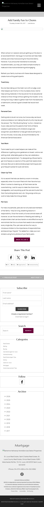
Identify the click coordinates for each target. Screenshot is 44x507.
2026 (8, 396)
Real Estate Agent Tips (9, 357)
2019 (8, 423)
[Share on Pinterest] (25, 257)
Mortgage (6, 365)
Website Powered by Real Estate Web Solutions (22, 498)
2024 (8, 404)
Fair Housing (30, 491)
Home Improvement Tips (10, 368)
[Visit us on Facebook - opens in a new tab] (22, 382)
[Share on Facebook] (11, 257)
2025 (8, 400)
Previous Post (10, 277)
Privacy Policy (14, 491)
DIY (8, 265)
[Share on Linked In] (33, 257)
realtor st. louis (7, 363)
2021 (8, 415)
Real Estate (6, 343)
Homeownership (33, 265)
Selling (5, 346)
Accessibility (23, 491)
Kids (13, 265)
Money (5, 360)
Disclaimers (35, 501)
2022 (8, 412)
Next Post (35, 277)
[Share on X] (18, 257)
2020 (8, 419)
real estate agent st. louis (10, 352)
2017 (8, 431)
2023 (8, 408)
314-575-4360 (19, 469)
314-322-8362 (31, 469)
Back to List (21, 240)
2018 (8, 427)
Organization (22, 265)
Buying (5, 349)
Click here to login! (22, 317)
